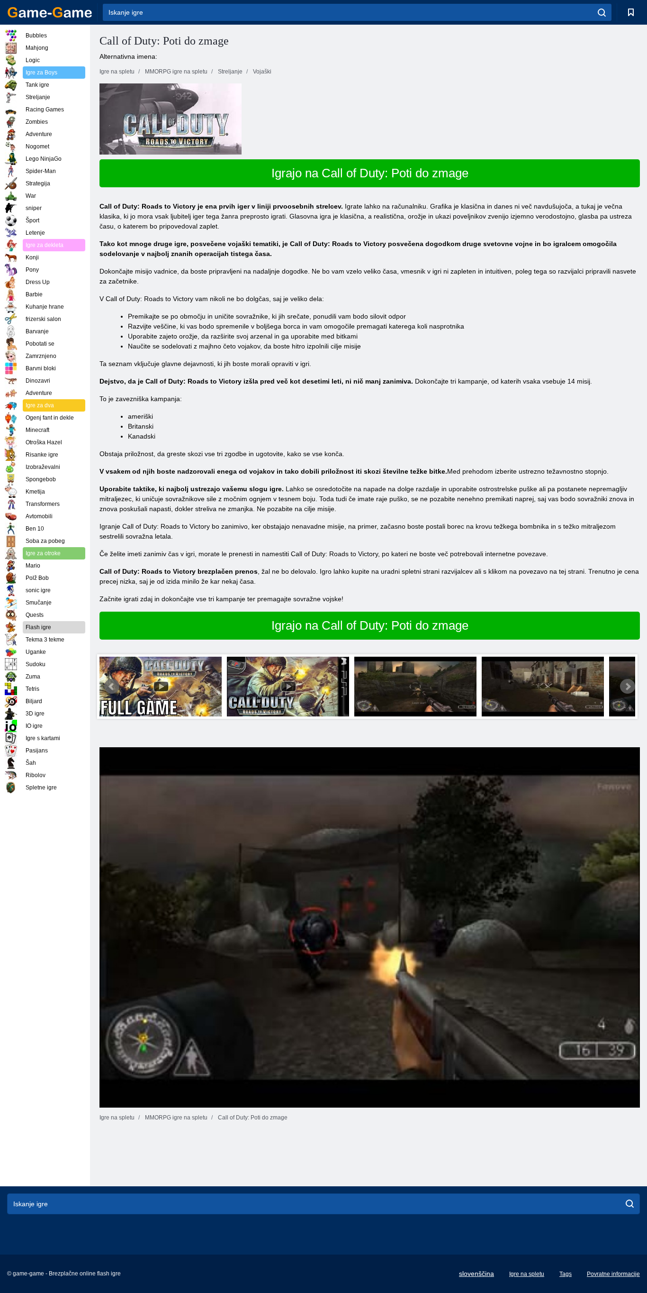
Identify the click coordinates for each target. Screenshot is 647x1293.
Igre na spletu (526, 1274)
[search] (602, 12)
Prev (111, 686)
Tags (565, 1274)
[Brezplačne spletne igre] (49, 12)
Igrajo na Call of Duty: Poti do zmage (369, 173)
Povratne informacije (613, 1274)
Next (627, 686)
